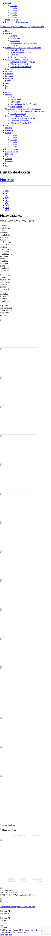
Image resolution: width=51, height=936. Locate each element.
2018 (7, 210)
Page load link (6, 935)
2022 (7, 200)
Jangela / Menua (37, 836)
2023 (7, 198)
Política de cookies (18, 932)
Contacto (28, 883)
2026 (7, 191)
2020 (7, 205)
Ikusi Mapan (31, 895)
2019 (7, 207)
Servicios (25, 881)
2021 (7, 203)
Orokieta (22, 879)
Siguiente (11, 825)
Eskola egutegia (19, 836)
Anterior (3, 825)
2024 (7, 196)
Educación (12, 881)
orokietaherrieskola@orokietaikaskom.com (17, 907)
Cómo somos (37, 879)
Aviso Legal (29, 930)
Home (10, 879)
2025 (7, 193)
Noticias (7, 179)
